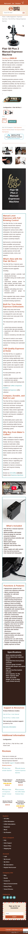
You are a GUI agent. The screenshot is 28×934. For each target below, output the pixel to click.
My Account (7, 3)
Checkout (18, 3)
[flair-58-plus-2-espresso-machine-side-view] (20, 164)
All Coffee (13, 473)
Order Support (8, 843)
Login (5, 856)
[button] (23, 26)
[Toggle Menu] (23, 13)
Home (3, 16)
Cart (13, 3)
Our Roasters (7, 832)
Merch (5, 829)
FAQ (5, 840)
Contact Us (7, 880)
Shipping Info (7, 848)
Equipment (7, 827)
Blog (5, 875)
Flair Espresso (18, 129)
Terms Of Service (8, 889)
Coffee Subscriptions (9, 824)
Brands (6, 878)
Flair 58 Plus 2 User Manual (11, 714)
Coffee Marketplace (9, 821)
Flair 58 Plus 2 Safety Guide (11, 718)
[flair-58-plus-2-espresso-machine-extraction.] (20, 154)
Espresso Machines (6, 129)
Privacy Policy (8, 886)
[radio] (6, 112)
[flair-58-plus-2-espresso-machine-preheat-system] (7, 164)
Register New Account (10, 867)
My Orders (6, 862)
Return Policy (7, 845)
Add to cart (12, 121)
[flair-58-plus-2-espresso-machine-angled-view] (7, 154)
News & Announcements (10, 883)
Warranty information (9, 727)
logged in (12, 763)
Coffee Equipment (11, 16)
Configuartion (7, 107)
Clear (3, 116)
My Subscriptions (8, 864)
